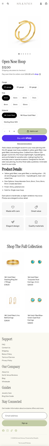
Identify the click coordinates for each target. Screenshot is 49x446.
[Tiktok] (11, 430)
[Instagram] (7, 430)
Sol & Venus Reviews (10, 375)
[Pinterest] (16, 430)
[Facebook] (3, 430)
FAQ (3, 344)
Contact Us (6, 348)
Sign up (24, 423)
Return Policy (7, 354)
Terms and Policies (24, 443)
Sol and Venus (20, 438)
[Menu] (2, 3)
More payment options (24, 144)
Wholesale (6, 381)
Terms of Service (8, 357)
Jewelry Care (7, 393)
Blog (3, 378)
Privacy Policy (7, 360)
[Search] (7, 3)
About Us (5, 372)
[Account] (41, 3)
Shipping (5, 351)
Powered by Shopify (31, 438)
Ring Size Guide (8, 396)
